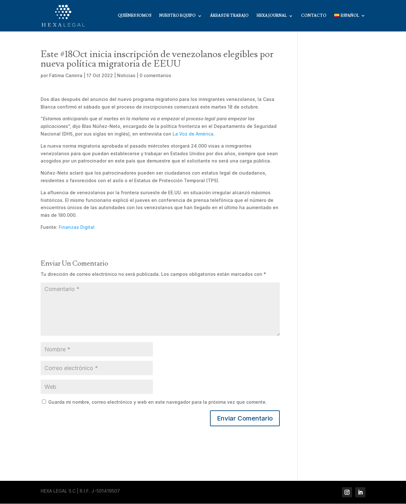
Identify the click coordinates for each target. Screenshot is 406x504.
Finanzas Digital (77, 227)
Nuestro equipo (177, 16)
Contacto (313, 16)
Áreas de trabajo (229, 16)
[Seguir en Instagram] (347, 492)
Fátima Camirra (65, 75)
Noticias (126, 75)
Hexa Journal (272, 16)
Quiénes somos (134, 16)
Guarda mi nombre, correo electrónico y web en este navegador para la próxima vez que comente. (157, 402)
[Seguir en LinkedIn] (360, 492)
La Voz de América (193, 133)
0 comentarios (155, 75)
